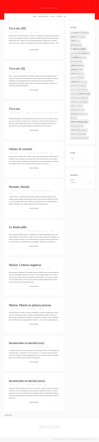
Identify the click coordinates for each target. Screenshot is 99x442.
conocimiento (29, 268)
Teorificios (49, 5)
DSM (81, 69)
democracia (35, 112)
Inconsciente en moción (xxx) (26, 343)
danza (33, 346)
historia (74, 86)
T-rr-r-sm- (14, 108)
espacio (74, 74)
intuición (83, 89)
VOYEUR (59, 16)
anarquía (82, 37)
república (42, 112)
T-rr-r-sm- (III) (17, 28)
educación (40, 190)
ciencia (27, 346)
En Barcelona (44, 16)
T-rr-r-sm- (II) (17, 68)
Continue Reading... (34, 49)
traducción (50, 112)
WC (65, 16)
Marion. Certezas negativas (25, 265)
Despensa (72, 179)
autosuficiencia (30, 152)
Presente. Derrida (19, 187)
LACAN (52, 16)
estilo (81, 73)
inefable (52, 190)
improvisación (37, 346)
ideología (82, 86)
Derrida (29, 190)
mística (40, 268)
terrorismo (46, 112)
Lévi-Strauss (41, 231)
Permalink (36, 32)
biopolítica (76, 45)
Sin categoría (28, 112)
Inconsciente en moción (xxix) (27, 381)
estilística (32, 384)
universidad (83, 138)
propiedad (75, 114)
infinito (33, 268)
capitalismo (28, 384)
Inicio (35, 16)
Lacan (74, 94)
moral (37, 384)
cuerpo (30, 346)
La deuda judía (17, 227)
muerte (43, 268)
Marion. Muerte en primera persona (30, 305)
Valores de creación (20, 149)
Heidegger (83, 82)
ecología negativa (34, 190)
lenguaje (42, 152)
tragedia (40, 384)
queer (81, 126)
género (75, 82)
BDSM (78, 41)
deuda (34, 231)
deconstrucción (30, 231)
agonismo (75, 33)
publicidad (74, 126)
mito (77, 98)
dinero (39, 152)
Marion (36, 268)
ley (35, 384)
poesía (80, 106)
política (74, 110)
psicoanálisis (46, 231)
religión (38, 112)
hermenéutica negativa (46, 190)
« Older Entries (8, 415)
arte (73, 41)
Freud (81, 78)
